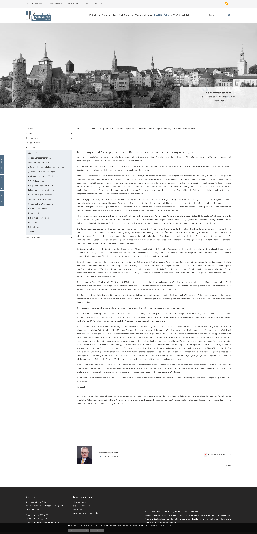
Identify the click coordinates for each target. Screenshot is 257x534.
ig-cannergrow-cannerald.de (85, 513)
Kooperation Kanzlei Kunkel (92, 4)
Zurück (228, 466)
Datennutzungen (107, 526)
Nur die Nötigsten (97, 531)
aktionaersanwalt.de (82, 502)
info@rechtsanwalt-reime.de (46, 523)
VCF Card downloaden (111, 457)
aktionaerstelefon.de (82, 506)
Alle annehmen (74, 531)
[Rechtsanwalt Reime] (78, 129)
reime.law (77, 510)
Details (85, 531)
